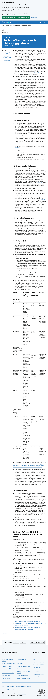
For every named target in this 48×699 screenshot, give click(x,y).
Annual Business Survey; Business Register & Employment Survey (28, 465)
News (34, 659)
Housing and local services (23, 666)
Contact (29, 686)
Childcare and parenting (7, 666)
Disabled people (6, 675)
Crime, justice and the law (8, 673)
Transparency (36, 671)
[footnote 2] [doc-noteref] (17, 147)
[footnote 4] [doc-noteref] (42, 199)
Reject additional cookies (23, 17)
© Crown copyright (41, 695)
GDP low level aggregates (39, 464)
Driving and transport (7, 678)
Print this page (7, 60)
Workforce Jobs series (18, 467)
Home (3, 25)
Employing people (21, 659)
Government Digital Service (8, 689)
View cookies (34, 17)
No (24, 642)
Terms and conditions (7, 688)
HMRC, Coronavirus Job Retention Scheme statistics (27, 621)
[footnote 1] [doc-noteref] (36, 72)
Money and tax (20, 668)
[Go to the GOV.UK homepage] (6, 22)
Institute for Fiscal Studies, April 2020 (24, 629)
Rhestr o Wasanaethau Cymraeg (20, 688)
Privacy (7, 686)
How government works (38, 674)
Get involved (36, 676)
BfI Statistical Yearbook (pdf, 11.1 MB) (33, 467)
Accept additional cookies (8, 17)
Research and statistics (38, 664)
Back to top (5, 633)
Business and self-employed (8, 663)
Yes (17, 642)
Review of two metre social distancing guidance (21, 25)
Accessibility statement (20, 686)
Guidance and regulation (38, 662)
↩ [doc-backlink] (40, 621)
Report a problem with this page (37, 642)
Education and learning (22, 656)
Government (8, 25)
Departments (36, 656)
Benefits (4, 656)
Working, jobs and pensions (23, 678)
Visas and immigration (22, 675)
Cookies (12, 686)
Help (3, 686)
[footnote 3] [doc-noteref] (39, 182)
